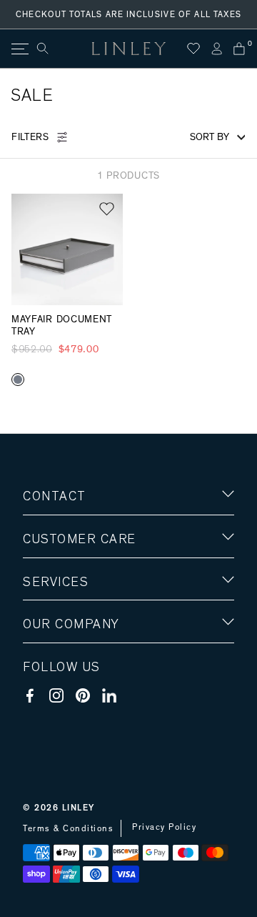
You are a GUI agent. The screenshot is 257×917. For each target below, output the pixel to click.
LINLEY (78, 807)
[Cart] (239, 48)
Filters (30, 137)
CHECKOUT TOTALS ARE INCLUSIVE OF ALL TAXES (129, 14)
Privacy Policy (164, 827)
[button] (106, 209)
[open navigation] (18, 49)
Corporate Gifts (65, 708)
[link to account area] (216, 48)
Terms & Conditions (68, 828)
